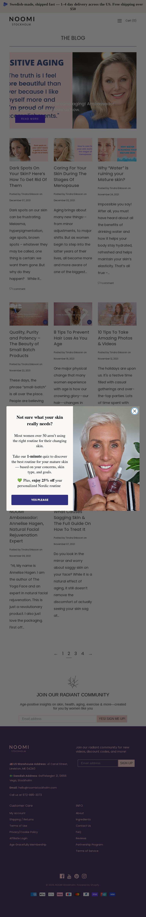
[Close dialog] (134, 411)
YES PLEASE (39, 500)
